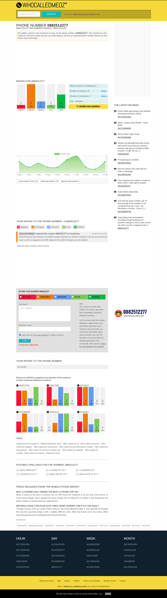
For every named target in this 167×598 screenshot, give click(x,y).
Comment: (23, 304)
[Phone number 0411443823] (91, 432)
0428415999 (91, 556)
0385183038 (123, 154)
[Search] (29, 12)
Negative (26, 297)
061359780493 (130, 544)
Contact (123, 581)
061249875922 (124, 195)
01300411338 (130, 550)
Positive (95, 297)
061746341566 (124, 117)
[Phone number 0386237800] (61, 405)
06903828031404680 (35, 526)
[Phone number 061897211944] (30, 405)
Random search (110, 581)
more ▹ (104, 91)
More (101, 594)
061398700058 (93, 567)
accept (108, 594)
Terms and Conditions (40, 335)
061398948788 (124, 212)
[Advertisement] (62, 60)
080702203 (136, 526)
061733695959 (124, 128)
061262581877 (124, 186)
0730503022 (60, 526)
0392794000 (70, 526)
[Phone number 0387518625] (91, 405)
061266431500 (124, 175)
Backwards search (47, 581)
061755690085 (124, 137)
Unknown (61, 297)
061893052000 (93, 544)
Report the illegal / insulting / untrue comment (33, 246)
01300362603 (22, 526)
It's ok (77, 297)
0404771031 (103, 526)
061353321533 (92, 526)
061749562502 (93, 561)
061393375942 (124, 163)
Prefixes (76, 581)
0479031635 (129, 556)
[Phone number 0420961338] (61, 432)
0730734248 (145, 526)
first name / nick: (25, 325)
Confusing (45, 297)
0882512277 (123, 228)
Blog (59, 581)
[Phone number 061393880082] (30, 432)
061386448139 (115, 526)
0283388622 (129, 561)
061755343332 (130, 567)
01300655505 (49, 526)
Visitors (67, 581)
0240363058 (126, 526)
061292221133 (93, 550)
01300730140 (81, 526)
